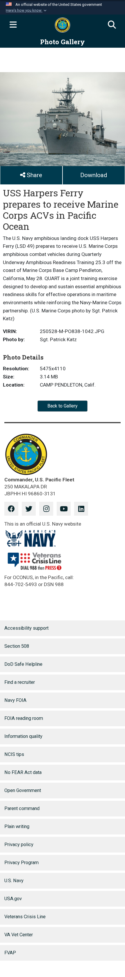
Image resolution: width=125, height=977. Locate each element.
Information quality (23, 736)
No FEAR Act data (23, 772)
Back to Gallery (62, 406)
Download (93, 175)
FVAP (10, 952)
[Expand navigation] (13, 25)
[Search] (112, 25)
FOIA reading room (23, 718)
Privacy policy (18, 844)
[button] (27, 10)
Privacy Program (21, 862)
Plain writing (16, 826)
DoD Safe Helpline (23, 664)
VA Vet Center (18, 934)
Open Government (22, 790)
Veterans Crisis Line (25, 916)
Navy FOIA (15, 700)
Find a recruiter (19, 682)
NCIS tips (14, 754)
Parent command (22, 808)
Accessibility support (26, 628)
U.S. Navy (14, 880)
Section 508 (16, 646)
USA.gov (13, 898)
